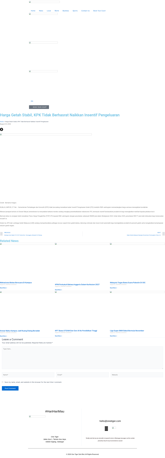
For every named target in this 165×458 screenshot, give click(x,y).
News (41, 11)
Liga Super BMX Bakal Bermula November (127, 331)
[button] (27, 126)
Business (66, 11)
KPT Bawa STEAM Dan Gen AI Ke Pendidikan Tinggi (76, 331)
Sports (75, 11)
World (57, 11)
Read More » (3, 288)
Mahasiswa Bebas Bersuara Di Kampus (16, 283)
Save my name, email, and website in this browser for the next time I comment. (33, 382)
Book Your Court (99, 11)
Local (49, 11)
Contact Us (85, 11)
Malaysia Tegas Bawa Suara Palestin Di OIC (127, 283)
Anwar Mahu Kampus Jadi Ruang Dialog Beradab (20, 331)
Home (33, 11)
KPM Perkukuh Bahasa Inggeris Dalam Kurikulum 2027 (77, 284)
